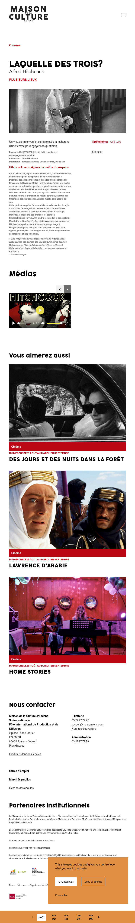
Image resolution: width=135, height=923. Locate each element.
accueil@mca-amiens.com (87, 724)
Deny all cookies (93, 881)
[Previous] (32, 917)
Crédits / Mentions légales (25, 754)
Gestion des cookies (21, 788)
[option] (40, 310)
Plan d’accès (16, 745)
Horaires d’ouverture (84, 728)
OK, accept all (66, 881)
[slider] (23, 323)
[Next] (99, 917)
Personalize (61, 895)
